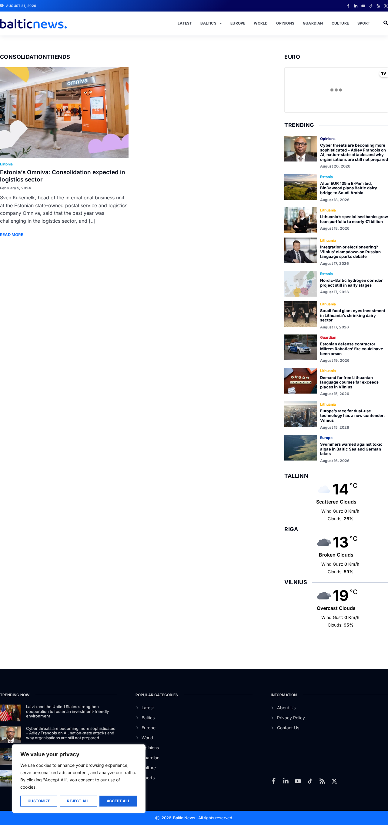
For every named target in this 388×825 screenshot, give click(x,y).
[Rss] (378, 6)
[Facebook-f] (348, 6)
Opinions (285, 23)
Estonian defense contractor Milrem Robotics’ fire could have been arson (351, 348)
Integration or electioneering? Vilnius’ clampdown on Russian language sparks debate (350, 252)
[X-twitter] (386, 6)
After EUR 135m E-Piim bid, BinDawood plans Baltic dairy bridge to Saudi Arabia (348, 188)
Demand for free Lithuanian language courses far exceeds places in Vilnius (349, 382)
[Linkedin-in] (356, 6)
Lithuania (328, 210)
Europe (237, 23)
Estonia (6, 164)
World (261, 23)
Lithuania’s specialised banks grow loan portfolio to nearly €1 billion (354, 219)
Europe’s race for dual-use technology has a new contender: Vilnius (352, 415)
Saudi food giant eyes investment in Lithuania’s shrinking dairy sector (352, 315)
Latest (185, 23)
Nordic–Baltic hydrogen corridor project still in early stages (351, 283)
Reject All (78, 801)
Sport (363, 23)
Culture (340, 23)
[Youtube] (363, 6)
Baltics (208, 23)
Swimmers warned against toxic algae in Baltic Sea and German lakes (351, 449)
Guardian (313, 23)
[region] (79, 778)
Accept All (118, 801)
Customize (39, 801)
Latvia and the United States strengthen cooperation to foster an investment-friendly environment (67, 711)
